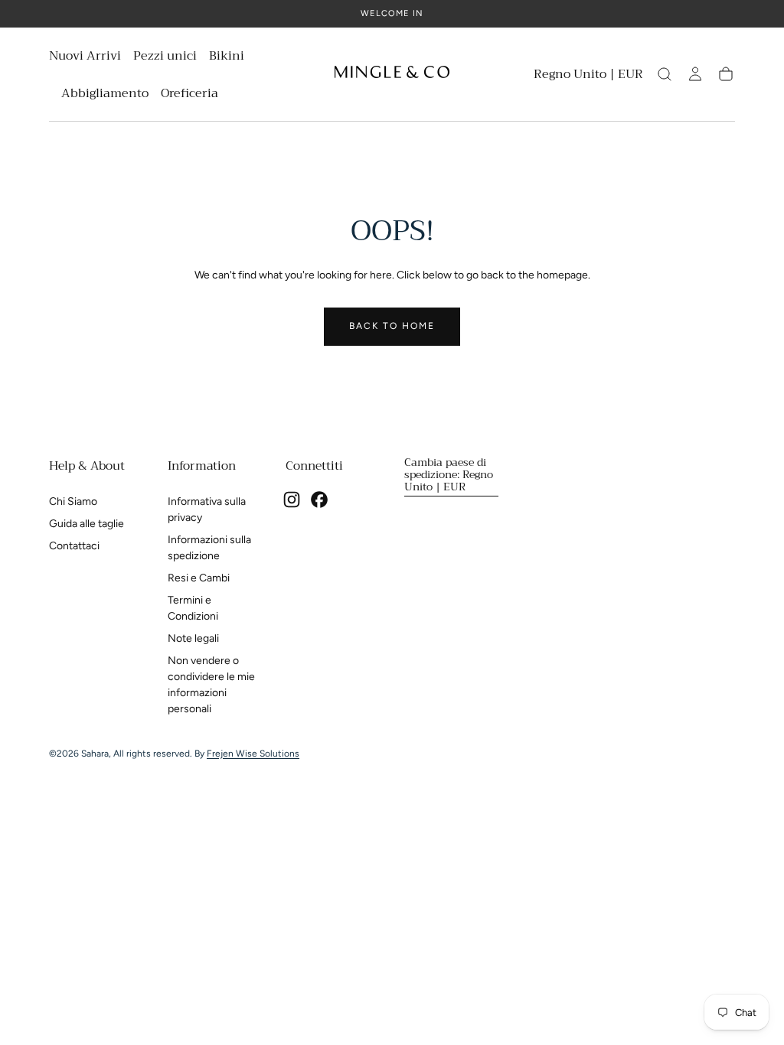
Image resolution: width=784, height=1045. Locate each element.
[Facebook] (319, 499)
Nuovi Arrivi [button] (85, 58)
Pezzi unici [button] (165, 58)
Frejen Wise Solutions (253, 753)
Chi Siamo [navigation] (73, 501)
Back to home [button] (392, 326)
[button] (588, 76)
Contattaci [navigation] (74, 545)
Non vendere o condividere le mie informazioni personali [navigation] (211, 684)
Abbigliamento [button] (105, 95)
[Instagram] (291, 499)
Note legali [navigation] (193, 638)
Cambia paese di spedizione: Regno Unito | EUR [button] (448, 474)
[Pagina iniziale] (392, 74)
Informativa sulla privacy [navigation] (207, 509)
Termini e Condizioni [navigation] (193, 608)
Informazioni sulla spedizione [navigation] (209, 547)
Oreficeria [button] (189, 95)
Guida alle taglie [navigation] (86, 523)
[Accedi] (695, 74)
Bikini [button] (226, 58)
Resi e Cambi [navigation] (199, 577)
